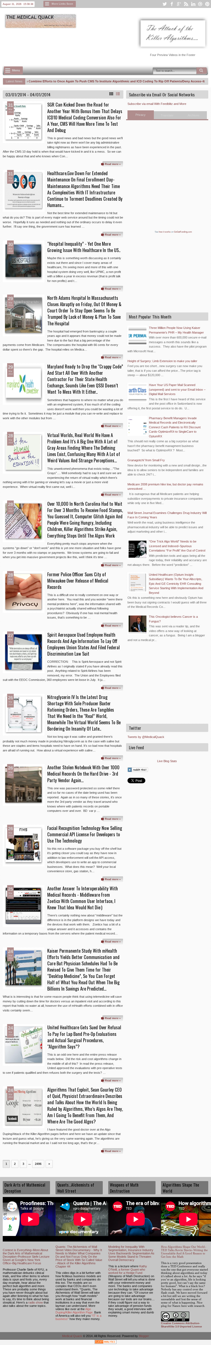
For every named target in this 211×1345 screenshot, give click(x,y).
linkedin (193, 4)
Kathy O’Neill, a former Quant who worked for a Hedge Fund (127, 1269)
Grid (111, 94)
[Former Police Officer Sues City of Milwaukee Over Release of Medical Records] (24, 592)
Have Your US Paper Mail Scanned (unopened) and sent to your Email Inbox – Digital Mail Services (177, 389)
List (118, 94)
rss (186, 4)
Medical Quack (72, 1336)
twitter (164, 4)
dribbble (200, 4)
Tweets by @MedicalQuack (145, 737)
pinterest (207, 4)
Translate (167, 115)
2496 (38, 1163)
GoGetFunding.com (183, 232)
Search (201, 70)
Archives (193, 115)
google (178, 4)
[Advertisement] (103, 44)
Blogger (144, 1336)
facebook (171, 4)
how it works (165, 232)
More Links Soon (62, 3)
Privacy (140, 114)
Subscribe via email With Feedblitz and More (156, 103)
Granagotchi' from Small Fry (146, 460)
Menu (16, 70)
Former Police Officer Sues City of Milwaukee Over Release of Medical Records (77, 580)
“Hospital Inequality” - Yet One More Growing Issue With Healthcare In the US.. (83, 246)
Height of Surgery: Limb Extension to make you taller (162, 361)
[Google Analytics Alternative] (105, 1343)
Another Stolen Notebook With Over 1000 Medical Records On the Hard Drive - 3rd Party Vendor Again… (83, 773)
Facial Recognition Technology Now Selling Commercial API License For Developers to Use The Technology (84, 834)
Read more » (113, 164)
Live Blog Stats (167, 761)
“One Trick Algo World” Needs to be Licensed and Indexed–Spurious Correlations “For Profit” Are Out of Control (177, 546)
